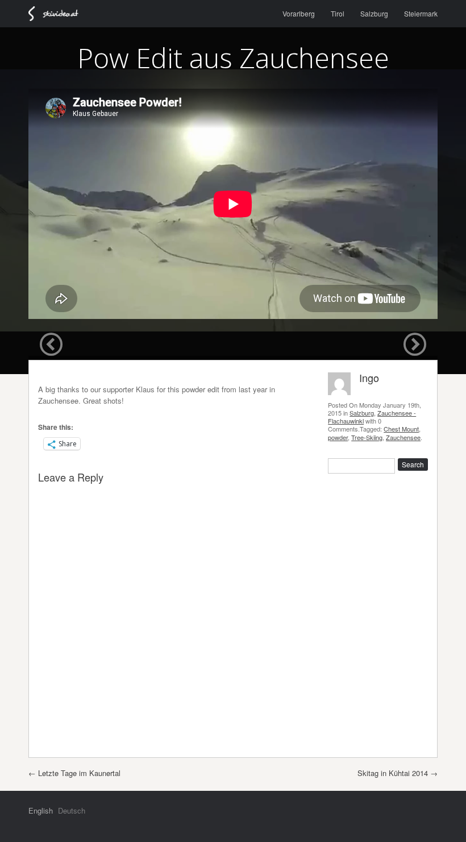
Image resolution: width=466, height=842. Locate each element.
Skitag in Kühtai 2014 (397, 773)
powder (338, 437)
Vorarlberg (298, 13)
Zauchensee (403, 437)
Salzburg (374, 13)
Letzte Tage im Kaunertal (74, 773)
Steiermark (421, 13)
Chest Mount (401, 428)
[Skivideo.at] (58, 13)
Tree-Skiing (366, 437)
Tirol (337, 13)
